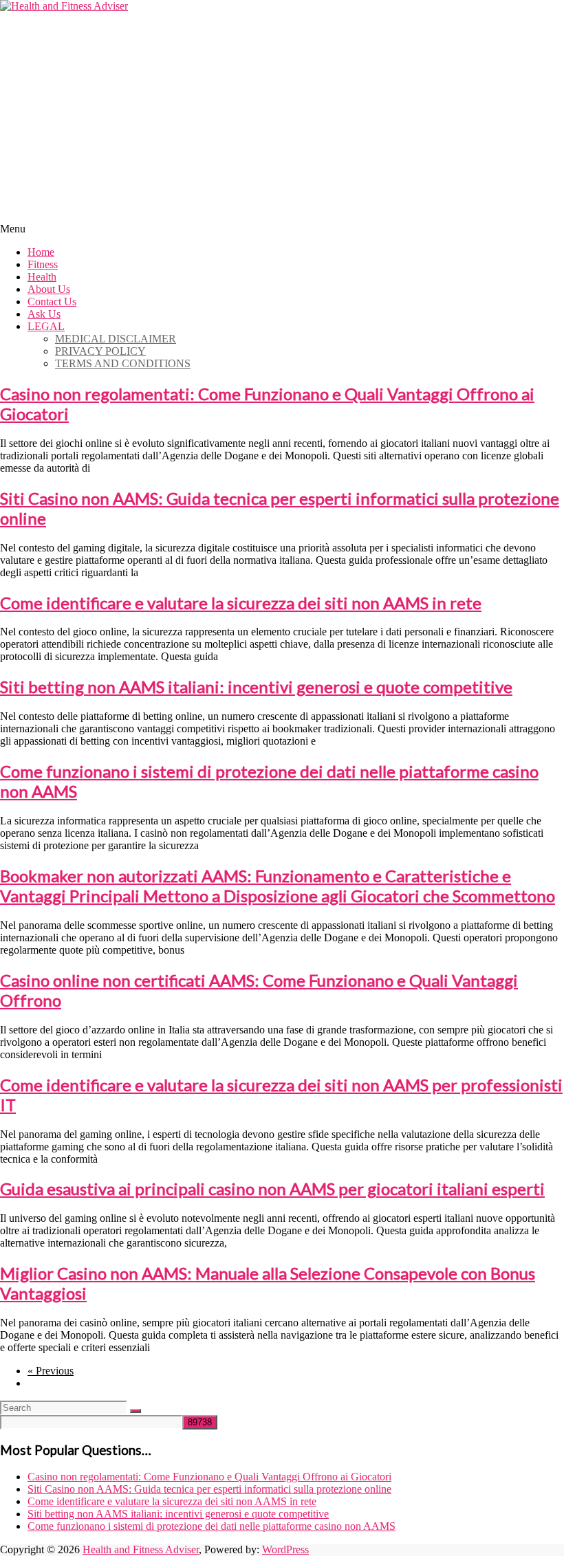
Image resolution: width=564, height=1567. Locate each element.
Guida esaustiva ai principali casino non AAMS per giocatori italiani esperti (272, 1188)
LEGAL (46, 326)
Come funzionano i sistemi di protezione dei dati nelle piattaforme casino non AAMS (211, 1526)
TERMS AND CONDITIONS (123, 363)
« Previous (51, 1371)
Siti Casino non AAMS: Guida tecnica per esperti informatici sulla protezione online (209, 1489)
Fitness (43, 264)
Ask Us (44, 314)
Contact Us (52, 301)
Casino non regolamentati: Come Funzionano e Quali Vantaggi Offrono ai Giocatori (209, 1476)
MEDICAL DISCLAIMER (115, 338)
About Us (49, 289)
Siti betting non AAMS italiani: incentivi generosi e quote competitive (256, 687)
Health (42, 277)
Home (41, 252)
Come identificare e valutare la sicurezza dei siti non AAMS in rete (240, 603)
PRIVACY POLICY (100, 351)
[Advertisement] (282, 115)
